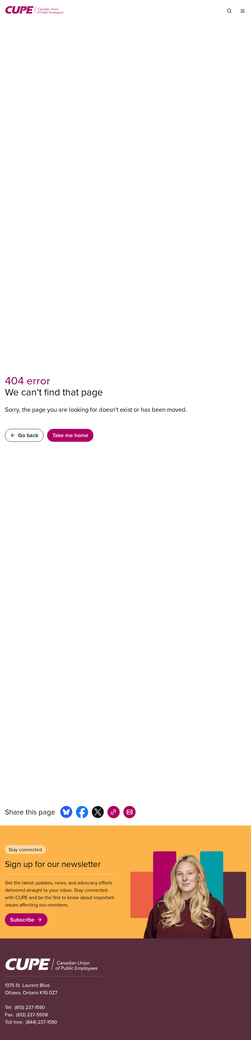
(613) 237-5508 (32, 1014)
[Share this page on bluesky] (66, 813)
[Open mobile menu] (242, 10)
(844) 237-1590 (41, 1022)
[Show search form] (229, 10)
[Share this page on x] (98, 813)
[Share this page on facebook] (82, 813)
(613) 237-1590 (30, 1007)
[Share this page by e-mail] (129, 813)
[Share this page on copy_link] (113, 813)
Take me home (70, 435)
